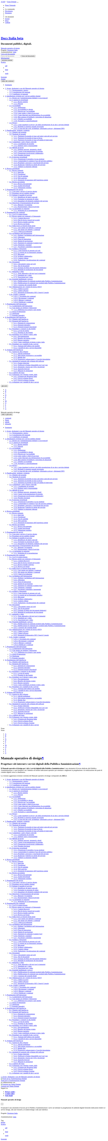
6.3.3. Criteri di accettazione (23, 231)
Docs (7, 21)
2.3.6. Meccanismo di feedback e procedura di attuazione (32, 117)
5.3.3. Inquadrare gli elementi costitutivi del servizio (31, 201)
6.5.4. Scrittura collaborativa (23, 256)
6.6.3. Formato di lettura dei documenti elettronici (30, 268)
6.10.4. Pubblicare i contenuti (23, 302)
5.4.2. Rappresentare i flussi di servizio (26, 207)
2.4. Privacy (13, 123)
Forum (7, 19)
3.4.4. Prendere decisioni (22, 155)
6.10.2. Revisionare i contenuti (24, 298)
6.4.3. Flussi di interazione (22, 239)
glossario (4, 386)
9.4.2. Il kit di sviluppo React (23, 378)
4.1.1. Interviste (19, 172)
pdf (6, 66)
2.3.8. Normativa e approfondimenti (25, 121)
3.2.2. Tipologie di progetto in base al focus (28, 138)
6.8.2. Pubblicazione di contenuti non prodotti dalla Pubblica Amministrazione (39, 283)
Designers (8, 13)
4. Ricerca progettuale (12, 168)
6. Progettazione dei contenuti (15, 212)
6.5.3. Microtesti (19, 254)
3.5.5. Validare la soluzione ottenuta (25, 167)
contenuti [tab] (8, 418)
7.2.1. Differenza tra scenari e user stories (27, 310)
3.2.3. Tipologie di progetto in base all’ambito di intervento (33, 140)
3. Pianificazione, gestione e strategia (17, 130)
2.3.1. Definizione (20, 107)
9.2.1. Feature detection (21, 363)
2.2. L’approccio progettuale (18, 100)
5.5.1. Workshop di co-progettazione (26, 210)
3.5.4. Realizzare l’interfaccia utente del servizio (29, 165)
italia (14, 1117)
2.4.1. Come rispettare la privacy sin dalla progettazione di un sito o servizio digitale (41, 125)
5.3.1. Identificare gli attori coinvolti (25, 197)
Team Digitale (11, 2)
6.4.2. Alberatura (19, 237)
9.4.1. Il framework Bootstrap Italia (25, 376)
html (6, 70)
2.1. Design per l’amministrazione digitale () (28, 98)
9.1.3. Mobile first (19, 357)
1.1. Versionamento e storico (18, 90)
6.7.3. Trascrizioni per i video (23, 277)
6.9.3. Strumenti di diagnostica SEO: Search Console (31, 292)
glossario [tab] (8, 424)
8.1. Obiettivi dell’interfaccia (18, 319)
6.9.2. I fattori (21, 291)
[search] (28, 56)
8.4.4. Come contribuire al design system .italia (29, 342)
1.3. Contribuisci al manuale (18, 94)
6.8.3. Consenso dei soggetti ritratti (25, 285)
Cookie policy (10, 1094)
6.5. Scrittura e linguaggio (17, 249)
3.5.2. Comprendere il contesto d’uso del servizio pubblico (33, 161)
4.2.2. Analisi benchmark (22, 186)
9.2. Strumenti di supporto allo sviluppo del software (26, 361)
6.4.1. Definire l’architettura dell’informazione (29, 235)
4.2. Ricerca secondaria (17, 182)
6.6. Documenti (14, 262)
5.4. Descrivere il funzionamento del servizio (24, 203)
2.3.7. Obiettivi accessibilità (23, 119)
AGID (3, 2)
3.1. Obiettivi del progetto (17, 132)
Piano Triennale (10, 5)
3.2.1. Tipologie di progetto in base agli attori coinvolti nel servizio (36, 136)
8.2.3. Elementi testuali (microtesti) (25, 327)
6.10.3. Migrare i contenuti (22, 300)
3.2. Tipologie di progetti (17, 134)
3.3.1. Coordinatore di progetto (24, 144)
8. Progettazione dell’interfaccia (15, 317)
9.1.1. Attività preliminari (22, 353)
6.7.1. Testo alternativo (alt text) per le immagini (29, 273)
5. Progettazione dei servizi (14, 189)
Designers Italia (12, 1113)
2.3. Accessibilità (15, 105)
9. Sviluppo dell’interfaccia (14, 350)
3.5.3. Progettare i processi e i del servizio (31, 163)
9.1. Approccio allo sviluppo (18, 352)
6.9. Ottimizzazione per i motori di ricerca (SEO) (25, 287)
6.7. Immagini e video (16, 271)
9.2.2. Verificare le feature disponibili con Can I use (31, 365)
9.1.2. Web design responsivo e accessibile (28, 355)
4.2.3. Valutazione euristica (22, 188)
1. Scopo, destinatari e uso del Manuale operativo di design (24, 88)
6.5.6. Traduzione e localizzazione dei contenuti (29, 260)
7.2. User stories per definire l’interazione (23, 308)
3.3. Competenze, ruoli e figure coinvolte (22, 142)
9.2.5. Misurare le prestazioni (23, 371)
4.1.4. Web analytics (20, 178)
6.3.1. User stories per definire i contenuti (27, 228)
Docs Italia (12, 38)
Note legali (9, 1095)
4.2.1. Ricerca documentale (23, 184)
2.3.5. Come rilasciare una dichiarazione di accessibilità (32, 115)
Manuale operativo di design (10, 48)
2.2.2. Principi (18, 104)
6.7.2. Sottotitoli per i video (23, 275)
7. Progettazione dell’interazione (15, 304)
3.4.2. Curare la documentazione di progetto (28, 151)
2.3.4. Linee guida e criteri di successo (26, 113)
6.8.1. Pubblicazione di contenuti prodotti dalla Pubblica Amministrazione (38, 281)
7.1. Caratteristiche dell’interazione (20, 306)
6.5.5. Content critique (21, 258)
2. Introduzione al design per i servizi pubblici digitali (22, 96)
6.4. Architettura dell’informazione (20, 233)
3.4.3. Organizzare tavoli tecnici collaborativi (28, 153)
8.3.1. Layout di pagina (21, 331)
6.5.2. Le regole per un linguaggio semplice (28, 252)
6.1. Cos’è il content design (18, 214)
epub (6, 73)
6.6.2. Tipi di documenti (21, 266)
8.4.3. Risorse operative (21, 340)
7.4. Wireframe (14, 313)
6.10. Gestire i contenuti (17, 294)
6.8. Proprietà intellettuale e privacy (21, 279)
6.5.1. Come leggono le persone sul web (27, 250)
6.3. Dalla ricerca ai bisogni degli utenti (22, 226)
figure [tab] (7, 420)
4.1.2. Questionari (19, 174)
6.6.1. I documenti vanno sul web (25, 264)
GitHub (7, 22)
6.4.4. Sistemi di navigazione (23, 241)
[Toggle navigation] (17, 2)
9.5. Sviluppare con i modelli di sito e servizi (24, 382)
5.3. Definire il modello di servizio (20, 195)
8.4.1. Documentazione (21, 336)
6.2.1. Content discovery (22, 218)
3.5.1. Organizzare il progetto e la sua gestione (29, 159)
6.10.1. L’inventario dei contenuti (25, 296)
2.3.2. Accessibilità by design (23, 109)
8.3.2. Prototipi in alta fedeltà (23, 332)
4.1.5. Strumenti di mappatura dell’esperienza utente (31, 180)
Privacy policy (10, 1092)
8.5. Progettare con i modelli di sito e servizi (23, 344)
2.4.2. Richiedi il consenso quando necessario (29, 126)
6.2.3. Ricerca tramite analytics (24, 222)
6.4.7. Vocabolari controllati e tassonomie (27, 247)
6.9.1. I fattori (21, 289)
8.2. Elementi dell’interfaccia (18, 321)
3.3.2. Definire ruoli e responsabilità (25, 146)
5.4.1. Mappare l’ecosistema (23, 205)
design (3, 1122)
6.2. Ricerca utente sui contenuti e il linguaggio (24, 216)
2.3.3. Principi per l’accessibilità (24, 111)
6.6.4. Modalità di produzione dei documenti (28, 270)
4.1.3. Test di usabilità (21, 176)
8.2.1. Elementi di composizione (24, 323)
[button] (8, 54)
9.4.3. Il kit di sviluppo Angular (24, 380)
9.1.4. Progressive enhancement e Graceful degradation (32, 359)
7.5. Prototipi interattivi (17, 315)
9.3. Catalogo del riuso (16, 373)
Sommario (8, 85)
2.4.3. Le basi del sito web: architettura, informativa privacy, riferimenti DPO (39, 128)
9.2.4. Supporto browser (22, 369)
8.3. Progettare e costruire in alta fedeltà (22, 329)
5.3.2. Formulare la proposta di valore (26, 199)
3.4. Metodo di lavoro (16, 147)
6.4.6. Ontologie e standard (23, 245)
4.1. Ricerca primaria (16, 170)
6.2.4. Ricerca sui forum (22, 224)
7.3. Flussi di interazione (17, 311)
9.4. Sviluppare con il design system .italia (23, 374)
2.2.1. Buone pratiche (21, 102)
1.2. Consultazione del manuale (19, 92)
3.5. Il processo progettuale (18, 157)
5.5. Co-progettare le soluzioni (19, 208)
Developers (9, 11)
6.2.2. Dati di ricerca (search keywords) (27, 220)
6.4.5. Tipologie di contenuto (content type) (28, 243)
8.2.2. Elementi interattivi (22, 325)
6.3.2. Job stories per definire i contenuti (27, 229)
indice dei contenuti (8, 81)
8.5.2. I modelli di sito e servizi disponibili (27, 348)
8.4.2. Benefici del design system (24, 338)
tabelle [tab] (7, 422)
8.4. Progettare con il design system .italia (23, 334)
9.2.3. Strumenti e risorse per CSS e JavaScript (29, 367)
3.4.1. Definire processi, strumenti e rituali (27, 149)
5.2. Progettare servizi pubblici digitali (21, 193)
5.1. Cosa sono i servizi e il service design (23, 191)
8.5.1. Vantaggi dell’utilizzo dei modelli (27, 346)
